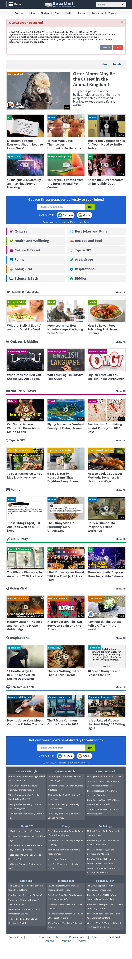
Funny (19, 259)
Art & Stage (83, 259)
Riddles (80, 278)
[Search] (123, 4)
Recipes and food (88, 240)
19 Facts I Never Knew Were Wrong (25, 831)
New (104, 64)
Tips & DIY (82, 250)
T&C (71, 222)
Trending (65, 941)
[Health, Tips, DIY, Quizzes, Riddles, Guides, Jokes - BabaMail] (60, 4)
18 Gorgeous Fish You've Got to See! (104, 776)
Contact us (15, 937)
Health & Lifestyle (27, 771)
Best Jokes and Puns (90, 231)
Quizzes (20, 231)
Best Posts (115, 937)
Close (118, 47)
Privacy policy (77, 937)
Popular (118, 64)
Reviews (82, 941)
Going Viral (23, 269)
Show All (121, 292)
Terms (59, 937)
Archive (49, 941)
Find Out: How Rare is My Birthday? (25, 895)
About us (44, 937)
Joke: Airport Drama (57, 859)
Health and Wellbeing (31, 240)
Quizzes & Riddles (66, 771)
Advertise (97, 937)
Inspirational (85, 269)
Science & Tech (26, 278)
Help (30, 937)
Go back (106, 47)
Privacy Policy (83, 222)
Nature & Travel (27, 250)
